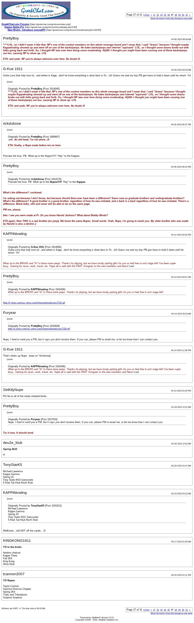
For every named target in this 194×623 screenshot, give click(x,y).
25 (165, 15)
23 (158, 15)
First (146, 15)
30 (183, 15)
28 (176, 15)
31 (186, 15)
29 (179, 15)
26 (168, 15)
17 (154, 15)
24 (161, 15)
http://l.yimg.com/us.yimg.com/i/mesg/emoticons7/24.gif (34, 302)
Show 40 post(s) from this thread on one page (171, 18)
